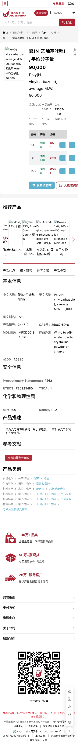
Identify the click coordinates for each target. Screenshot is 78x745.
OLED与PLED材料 (45, 493)
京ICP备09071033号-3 (16, 735)
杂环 (44, 32)
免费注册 (58, 3)
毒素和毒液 (43, 483)
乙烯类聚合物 (57, 488)
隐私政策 (33, 726)
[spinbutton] (67, 145)
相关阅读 (26, 271)
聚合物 (40, 488)
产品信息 (9, 271)
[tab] (39, 597)
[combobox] (31, 22)
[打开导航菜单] (5, 3)
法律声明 (18, 726)
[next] (72, 238)
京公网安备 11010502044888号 (43, 731)
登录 (71, 3)
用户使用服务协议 (62, 721)
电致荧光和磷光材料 (15, 509)
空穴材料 (66, 493)
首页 (5, 32)
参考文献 (43, 271)
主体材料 (66, 499)
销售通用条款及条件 (53, 726)
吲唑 (53, 32)
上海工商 (40, 735)
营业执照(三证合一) (40, 740)
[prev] (5, 238)
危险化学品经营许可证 (63, 735)
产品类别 (60, 271)
